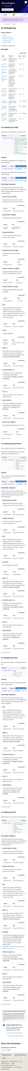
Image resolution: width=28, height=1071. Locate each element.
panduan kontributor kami (13, 1019)
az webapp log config (7, 37)
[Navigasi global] (1, 15)
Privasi (12, 1063)
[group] (14, 146)
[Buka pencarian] (22, 15)
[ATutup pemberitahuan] (26, 2)
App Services (8, 24)
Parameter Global (5, 438)
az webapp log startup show (4, 115)
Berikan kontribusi (5, 1063)
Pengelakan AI (4, 1061)
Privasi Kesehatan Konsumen (7, 1065)
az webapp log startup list (4, 108)
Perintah (4, 35)
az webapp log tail (6, 42)
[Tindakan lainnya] (26, 24)
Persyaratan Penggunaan (7, 1067)
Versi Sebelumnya (13, 1061)
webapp (14, 24)
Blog (20, 1061)
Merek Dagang (17, 1067)
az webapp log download (8, 38)
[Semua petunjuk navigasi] (2, 24)
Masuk (25, 14)
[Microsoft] (14, 15)
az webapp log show (6, 40)
